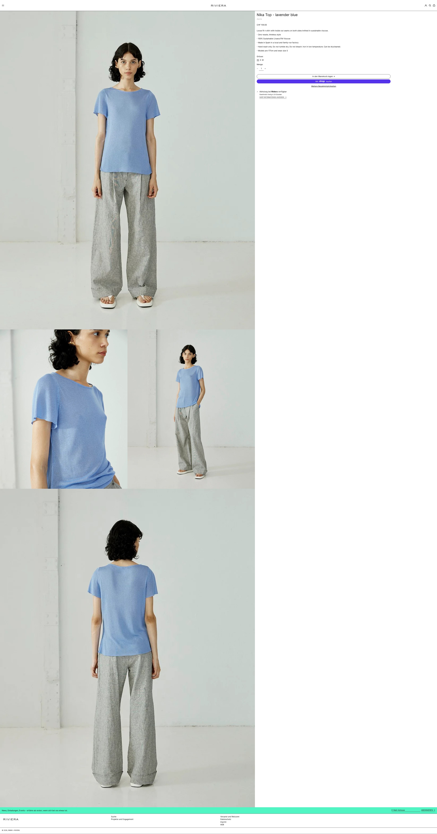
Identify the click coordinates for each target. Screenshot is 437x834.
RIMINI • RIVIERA (14, 830)
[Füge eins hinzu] (265, 68)
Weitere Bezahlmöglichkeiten (323, 86)
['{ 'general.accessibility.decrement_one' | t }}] (257, 68)
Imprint (223, 822)
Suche (113, 816)
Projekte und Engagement (122, 819)
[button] (430, 5)
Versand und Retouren (229, 816)
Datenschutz (225, 819)
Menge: (260, 64)
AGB (222, 824)
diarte (259, 19)
